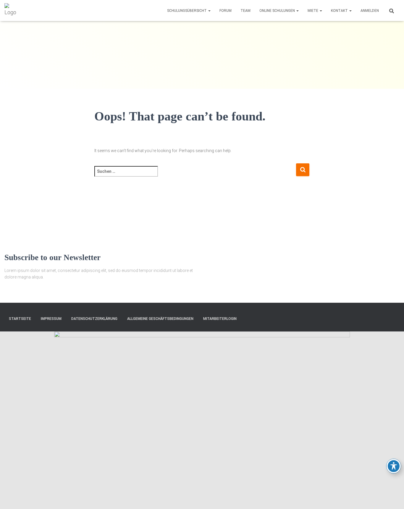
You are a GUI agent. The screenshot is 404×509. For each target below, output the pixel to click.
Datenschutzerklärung (94, 319)
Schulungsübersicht (187, 11)
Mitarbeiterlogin (220, 319)
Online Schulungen (277, 11)
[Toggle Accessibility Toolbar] (394, 466)
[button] (209, 11)
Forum (225, 11)
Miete (313, 11)
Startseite (20, 319)
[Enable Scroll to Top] (392, 497)
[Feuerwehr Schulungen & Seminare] (12, 10)
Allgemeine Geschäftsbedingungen (160, 319)
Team (245, 11)
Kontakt (340, 11)
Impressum (51, 319)
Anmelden (370, 11)
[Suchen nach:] (195, 175)
